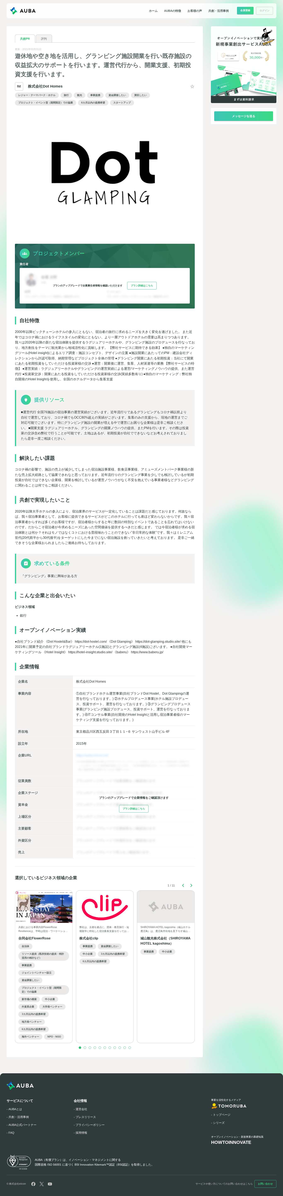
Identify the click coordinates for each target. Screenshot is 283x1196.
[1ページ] (80, 1047)
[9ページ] (120, 1047)
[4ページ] (95, 1047)
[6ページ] (105, 1047)
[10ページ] (124, 1047)
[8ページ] (115, 1047)
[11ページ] (129, 1047)
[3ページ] (90, 1047)
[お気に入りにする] (192, 86)
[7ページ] (110, 1047)
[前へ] (183, 885)
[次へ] (191, 885)
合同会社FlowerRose (34, 938)
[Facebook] (33, 1184)
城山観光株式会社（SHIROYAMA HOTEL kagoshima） (165, 941)
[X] (41, 1184)
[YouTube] (49, 1184)
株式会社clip (88, 938)
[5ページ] (100, 1047)
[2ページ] (85, 1047)
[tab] (25, 39)
